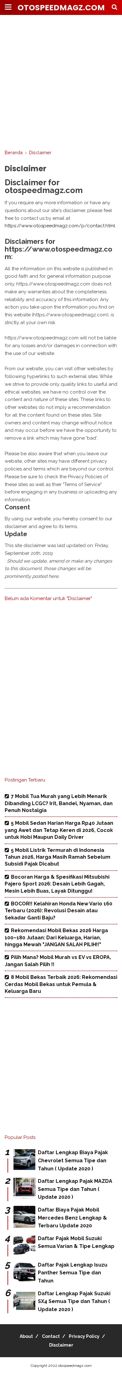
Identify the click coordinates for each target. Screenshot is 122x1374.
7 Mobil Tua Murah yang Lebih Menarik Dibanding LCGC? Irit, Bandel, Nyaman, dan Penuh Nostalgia (59, 803)
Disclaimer (61, 1345)
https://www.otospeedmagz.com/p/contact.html (60, 226)
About (26, 1336)
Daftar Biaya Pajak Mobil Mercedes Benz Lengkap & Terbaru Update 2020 (72, 1218)
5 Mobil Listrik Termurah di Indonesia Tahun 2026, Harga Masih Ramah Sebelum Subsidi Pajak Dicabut (57, 857)
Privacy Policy (84, 1336)
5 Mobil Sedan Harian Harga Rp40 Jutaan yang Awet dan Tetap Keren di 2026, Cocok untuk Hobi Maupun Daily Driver (59, 830)
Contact (51, 1336)
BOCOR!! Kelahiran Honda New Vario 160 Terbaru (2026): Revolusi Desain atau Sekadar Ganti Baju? (58, 911)
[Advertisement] (61, 82)
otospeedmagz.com (61, 7)
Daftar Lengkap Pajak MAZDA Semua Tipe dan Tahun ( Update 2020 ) (75, 1189)
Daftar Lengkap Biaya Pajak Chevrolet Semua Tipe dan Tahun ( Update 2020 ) (73, 1160)
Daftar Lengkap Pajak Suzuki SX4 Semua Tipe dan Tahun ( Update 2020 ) (74, 1301)
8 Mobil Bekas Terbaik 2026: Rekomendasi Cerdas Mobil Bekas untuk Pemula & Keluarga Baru (61, 984)
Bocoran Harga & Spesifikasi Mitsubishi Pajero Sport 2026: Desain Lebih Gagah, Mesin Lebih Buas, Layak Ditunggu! (57, 884)
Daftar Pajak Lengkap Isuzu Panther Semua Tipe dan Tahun (72, 1273)
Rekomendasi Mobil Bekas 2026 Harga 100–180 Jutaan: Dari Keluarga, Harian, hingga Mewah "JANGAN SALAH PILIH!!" (56, 937)
